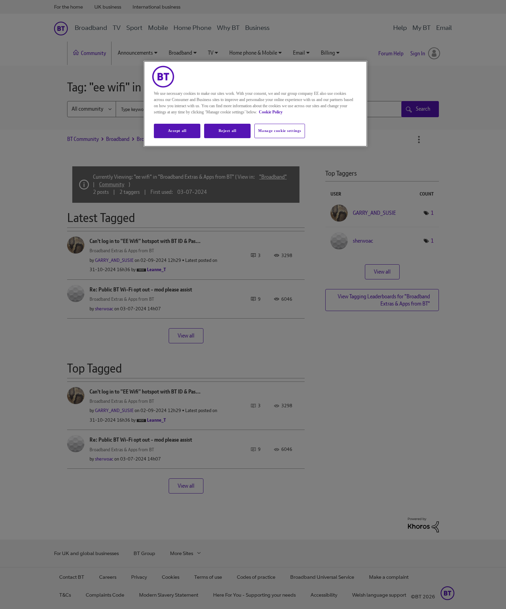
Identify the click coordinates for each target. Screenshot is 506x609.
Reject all (227, 131)
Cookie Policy (271, 112)
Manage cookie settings (279, 131)
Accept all (177, 131)
